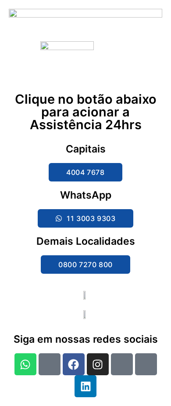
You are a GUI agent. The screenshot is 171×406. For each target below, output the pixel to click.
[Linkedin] (85, 386)
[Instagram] (98, 364)
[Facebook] (74, 364)
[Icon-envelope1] (146, 364)
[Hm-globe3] (122, 364)
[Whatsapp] (25, 364)
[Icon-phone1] (50, 364)
